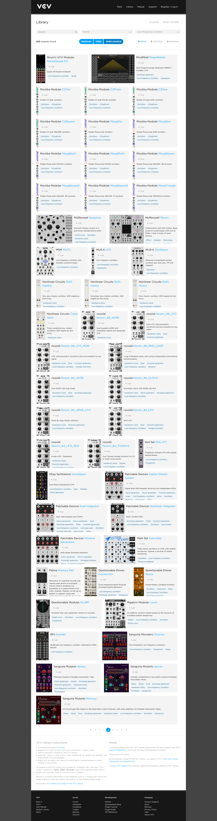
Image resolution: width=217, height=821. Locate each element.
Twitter (76, 810)
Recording (167, 240)
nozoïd (101, 313)
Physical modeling (145, 562)
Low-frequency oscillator (58, 76)
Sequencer (165, 78)
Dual (165, 334)
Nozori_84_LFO (143, 409)
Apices (158, 666)
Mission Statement (117, 750)
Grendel (61, 634)
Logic (128, 496)
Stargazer (95, 217)
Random (173, 41)
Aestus (81, 666)
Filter (78, 525)
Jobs (147, 812)
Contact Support (152, 802)
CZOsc (66, 89)
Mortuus (91, 698)
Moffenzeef (81, 217)
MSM (59, 249)
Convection (106, 574)
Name (142, 41)
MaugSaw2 (69, 153)
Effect (148, 240)
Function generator (155, 337)
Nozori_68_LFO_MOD (75, 345)
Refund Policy (129, 761)
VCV (38, 798)
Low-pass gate (87, 528)
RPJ (52, 634)
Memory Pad (66, 570)
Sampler (157, 240)
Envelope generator (145, 75)
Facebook (77, 807)
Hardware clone (81, 239)
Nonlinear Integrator (163, 506)
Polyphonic (56, 104)
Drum (141, 684)
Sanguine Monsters (141, 634)
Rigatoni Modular (138, 602)
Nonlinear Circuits (53, 281)
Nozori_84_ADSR (72, 377)
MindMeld (142, 57)
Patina (53, 570)
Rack (119, 7)
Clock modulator (149, 493)
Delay (133, 684)
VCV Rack (60, 748)
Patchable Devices (136, 474)
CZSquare (68, 121)
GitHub (108, 802)
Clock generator (147, 393)
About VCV (149, 815)
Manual (140, 7)
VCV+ (38, 804)
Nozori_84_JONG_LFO (76, 409)
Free (98, 41)
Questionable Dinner (111, 570)
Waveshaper (59, 692)
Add (52, 67)
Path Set (142, 538)
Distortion (161, 589)
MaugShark (117, 153)
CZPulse (115, 89)
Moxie (149, 574)
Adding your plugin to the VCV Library (66, 784)
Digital (122, 463)
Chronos (159, 634)
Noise (159, 496)
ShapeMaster (157, 57)
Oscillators (161, 249)
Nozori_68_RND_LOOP (148, 345)
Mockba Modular (50, 89)
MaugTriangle (167, 185)
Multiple (83, 489)
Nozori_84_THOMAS (116, 445)
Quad (74, 76)
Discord (76, 815)
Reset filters (171, 22)
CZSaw (163, 89)
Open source (113, 41)
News (38, 812)
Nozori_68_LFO (166, 313)
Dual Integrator (89, 506)
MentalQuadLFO (57, 61)
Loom (153, 602)
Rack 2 (39, 802)
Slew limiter (79, 531)
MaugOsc (116, 121)
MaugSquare (166, 153)
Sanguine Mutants (65, 666)
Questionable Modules (65, 602)
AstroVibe (155, 538)
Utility (149, 500)
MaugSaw (165, 121)
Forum (75, 802)
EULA (147, 804)
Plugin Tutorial (111, 807)
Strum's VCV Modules (60, 57)
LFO (108, 249)
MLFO (67, 249)
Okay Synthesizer (60, 474)
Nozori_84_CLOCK (145, 377)
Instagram (77, 804)
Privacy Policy (151, 810)
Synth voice (80, 235)
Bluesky (76, 812)
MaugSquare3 (119, 185)
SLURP (84, 602)
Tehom (164, 217)
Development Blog (113, 804)
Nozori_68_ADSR (108, 317)
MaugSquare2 (70, 185)
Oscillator (45, 104)
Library (129, 7)
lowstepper (79, 474)
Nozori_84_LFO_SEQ (65, 445)
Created (157, 41)
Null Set (150, 442)
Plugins (154, 22)
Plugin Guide (110, 810)
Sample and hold (83, 367)
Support (153, 7)
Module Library (42, 810)
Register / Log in (169, 7)
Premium (86, 41)
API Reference (111, 812)
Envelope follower (88, 560)
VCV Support (122, 766)
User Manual (41, 807)
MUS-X (100, 249)
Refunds (148, 807)
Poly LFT (161, 442)
